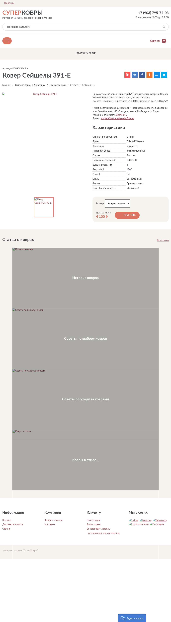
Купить (130, 215)
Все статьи (163, 240)
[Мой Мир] (157, 75)
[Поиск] (164, 26)
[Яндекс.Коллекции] (127, 75)
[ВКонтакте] (135, 75)
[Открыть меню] (7, 40)
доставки (121, 115)
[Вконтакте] (160, 520)
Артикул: (7, 69)
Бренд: (96, 118)
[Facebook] (142, 75)
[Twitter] (164, 75)
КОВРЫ (22, 13)
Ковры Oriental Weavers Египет (117, 118)
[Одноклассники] (149, 75)
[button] (132, 618)
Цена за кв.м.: (103, 213)
